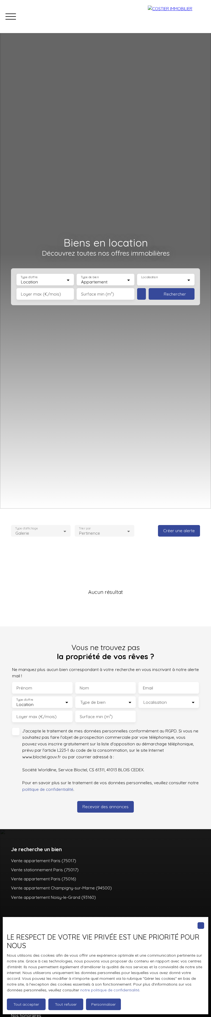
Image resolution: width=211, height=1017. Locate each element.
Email (148, 688)
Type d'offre (29, 277)
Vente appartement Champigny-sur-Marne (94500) (61, 888)
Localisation (149, 277)
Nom (84, 688)
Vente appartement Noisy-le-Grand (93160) (53, 897)
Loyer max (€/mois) (41, 294)
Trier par (85, 528)
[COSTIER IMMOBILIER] (176, 16)
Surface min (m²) (97, 294)
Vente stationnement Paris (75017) (45, 869)
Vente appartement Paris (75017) (43, 860)
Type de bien (90, 277)
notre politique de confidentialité (109, 990)
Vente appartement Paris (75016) (43, 878)
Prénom (24, 688)
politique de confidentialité (47, 789)
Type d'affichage (26, 528)
